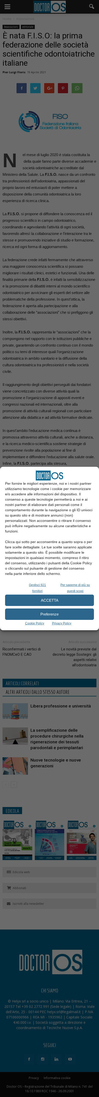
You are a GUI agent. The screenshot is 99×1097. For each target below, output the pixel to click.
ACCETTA (49, 600)
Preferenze (49, 614)
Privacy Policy (61, 623)
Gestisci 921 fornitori (37, 588)
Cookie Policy (34, 623)
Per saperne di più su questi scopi (75, 588)
